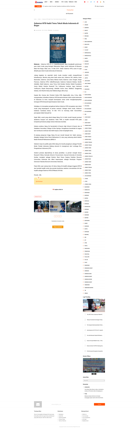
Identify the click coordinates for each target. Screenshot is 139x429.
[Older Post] (59, 216)
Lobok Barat (87, 122)
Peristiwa (87, 254)
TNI (85, 290)
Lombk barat (88, 133)
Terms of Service (62, 420)
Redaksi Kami (85, 420)
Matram (86, 217)
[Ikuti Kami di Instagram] (87, 2)
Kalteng (86, 86)
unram (86, 293)
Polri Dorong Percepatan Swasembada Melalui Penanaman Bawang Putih (103, 351)
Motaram (87, 231)
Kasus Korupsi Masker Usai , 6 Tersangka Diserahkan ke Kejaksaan (102, 340)
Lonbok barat (88, 164)
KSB (85, 114)
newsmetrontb (69, 426)
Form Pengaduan (86, 417)
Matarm (86, 212)
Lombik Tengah (88, 128)
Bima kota (87, 44)
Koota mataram (88, 100)
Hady (86, 393)
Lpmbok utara (88, 184)
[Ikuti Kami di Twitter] (91, 2)
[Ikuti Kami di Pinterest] (97, 2)
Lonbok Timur (88, 170)
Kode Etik (61, 416)
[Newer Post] (55, 216)
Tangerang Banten (89, 287)
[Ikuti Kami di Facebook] (94, 2)
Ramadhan (87, 265)
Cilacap (86, 49)
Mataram (87, 203)
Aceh (86, 22)
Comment (57, 30)
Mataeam (87, 195)
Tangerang (87, 284)
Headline (87, 63)
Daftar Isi (84, 414)
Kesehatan (87, 89)
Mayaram (87, 226)
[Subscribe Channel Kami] (84, 2)
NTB (85, 237)
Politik (86, 259)
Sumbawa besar (88, 279)
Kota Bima (87, 105)
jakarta (86, 75)
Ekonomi (86, 61)
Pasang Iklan (70, 10)
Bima (86, 38)
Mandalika (87, 189)
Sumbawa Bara (88, 273)
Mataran (87, 209)
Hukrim (86, 66)
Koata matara (88, 94)
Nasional (87, 234)
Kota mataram (88, 108)
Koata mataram (88, 97)
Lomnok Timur (88, 161)
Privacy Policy (62, 419)
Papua (86, 245)
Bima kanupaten (88, 41)
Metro (51, 30)
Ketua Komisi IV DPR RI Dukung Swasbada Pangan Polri (99, 345)
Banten (86, 33)
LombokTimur (88, 159)
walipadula (87, 387)
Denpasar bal (88, 52)
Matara (86, 198)
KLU (85, 91)
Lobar (86, 119)
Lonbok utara (88, 172)
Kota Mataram (88, 103)
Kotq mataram (88, 111)
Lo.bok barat (87, 117)
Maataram (87, 186)
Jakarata (87, 72)
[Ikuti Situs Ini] (100, 2)
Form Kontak (85, 416)
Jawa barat (87, 80)
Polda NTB (87, 256)
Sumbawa (87, 270)
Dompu (86, 58)
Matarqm (87, 214)
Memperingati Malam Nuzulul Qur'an (41, 210)
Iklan (86, 69)
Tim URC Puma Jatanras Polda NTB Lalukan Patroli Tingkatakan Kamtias (103, 314)
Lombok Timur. (88, 150)
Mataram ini (87, 206)
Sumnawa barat (88, 282)
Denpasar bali (88, 55)
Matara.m (87, 200)
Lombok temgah (88, 142)
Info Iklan (84, 419)
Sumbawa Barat (88, 276)
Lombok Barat (88, 139)
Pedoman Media (62, 417)
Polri (86, 262)
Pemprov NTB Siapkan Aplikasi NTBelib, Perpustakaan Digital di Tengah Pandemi (58, 209)
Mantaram (87, 192)
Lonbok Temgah (88, 167)
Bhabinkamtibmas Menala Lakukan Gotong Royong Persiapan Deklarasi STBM (73, 209)
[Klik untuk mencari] (103, 2)
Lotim (86, 181)
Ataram (86, 24)
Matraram (87, 220)
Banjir (86, 30)
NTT (85, 240)
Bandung (87, 27)
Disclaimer (61, 414)
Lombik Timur (88, 131)
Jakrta (86, 77)
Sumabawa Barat (89, 268)
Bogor (86, 47)
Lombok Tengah (88, 145)
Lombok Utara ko (89, 156)
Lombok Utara (88, 153)
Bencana (87, 36)
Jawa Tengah (88, 83)
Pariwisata (87, 248)
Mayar (86, 223)
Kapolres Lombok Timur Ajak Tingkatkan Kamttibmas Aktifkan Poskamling (59, 6)
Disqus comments (58, 226)
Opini (86, 242)
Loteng (86, 178)
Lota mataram (88, 175)
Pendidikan (87, 251)
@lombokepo (39, 181)
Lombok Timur (88, 147)
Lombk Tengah (88, 136)
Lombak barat (88, 125)
